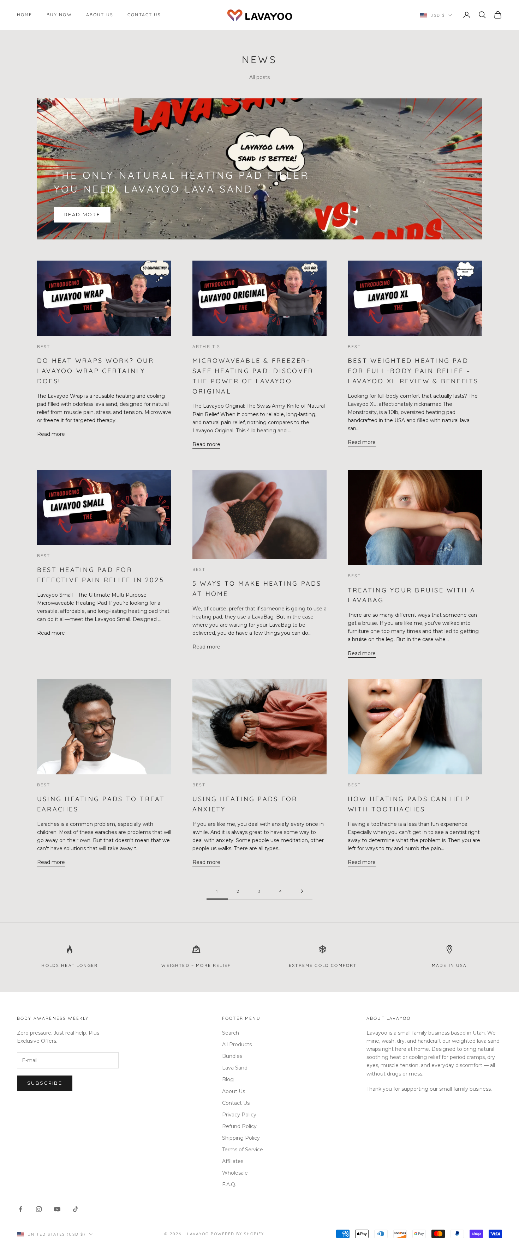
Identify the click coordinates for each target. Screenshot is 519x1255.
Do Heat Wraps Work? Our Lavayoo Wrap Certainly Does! (95, 371)
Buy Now (59, 14)
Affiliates (232, 1161)
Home (24, 14)
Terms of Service (242, 1149)
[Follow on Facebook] (20, 1209)
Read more (82, 214)
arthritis (206, 346)
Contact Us (144, 14)
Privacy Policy (239, 1114)
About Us (99, 14)
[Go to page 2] (301, 891)
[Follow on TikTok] (75, 1209)
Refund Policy (239, 1126)
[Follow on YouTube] (57, 1209)
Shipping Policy (241, 1138)
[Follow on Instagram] (38, 1209)
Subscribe (44, 1083)
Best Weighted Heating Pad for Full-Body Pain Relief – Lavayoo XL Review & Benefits (413, 371)
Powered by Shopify (237, 1233)
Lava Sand (234, 1068)
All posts (259, 77)
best (43, 346)
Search (230, 1033)
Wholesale (235, 1173)
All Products (237, 1044)
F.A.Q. (229, 1184)
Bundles (232, 1056)
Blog (228, 1079)
